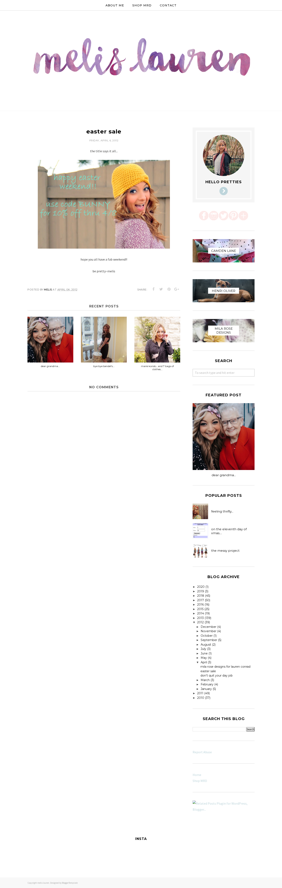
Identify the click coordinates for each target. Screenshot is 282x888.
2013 (200, 618)
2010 (200, 698)
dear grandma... (224, 475)
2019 (200, 591)
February (207, 684)
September (209, 640)
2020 (201, 587)
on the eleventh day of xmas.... (229, 531)
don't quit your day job (216, 675)
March (205, 680)
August (206, 644)
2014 (200, 613)
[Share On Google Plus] (176, 289)
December (208, 627)
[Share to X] (161, 289)
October (207, 636)
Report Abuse (202, 752)
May (204, 658)
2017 (200, 600)
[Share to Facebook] (153, 289)
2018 (200, 596)
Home (197, 775)
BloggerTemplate (70, 882)
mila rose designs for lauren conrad (225, 666)
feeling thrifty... (222, 511)
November (208, 631)
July (203, 649)
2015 (200, 609)
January (206, 689)
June (204, 653)
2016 (200, 604)
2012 (200, 622)
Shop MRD (200, 781)
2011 (200, 693)
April (204, 662)
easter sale (208, 671)
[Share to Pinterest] (169, 289)
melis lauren (43, 882)
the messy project (225, 551)
